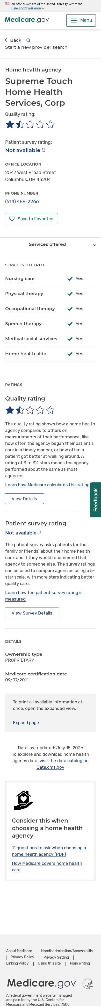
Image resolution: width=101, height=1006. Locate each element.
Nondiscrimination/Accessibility (67, 951)
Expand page (26, 722)
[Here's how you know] (50, 6)
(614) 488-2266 (22, 201)
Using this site (49, 963)
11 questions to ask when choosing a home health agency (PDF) (49, 851)
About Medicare (19, 951)
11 (43, 149)
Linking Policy (17, 963)
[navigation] (50, 244)
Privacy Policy (22, 957)
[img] (30, 124)
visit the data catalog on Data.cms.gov (63, 764)
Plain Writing (80, 963)
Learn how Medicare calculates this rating (47, 484)
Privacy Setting (56, 957)
